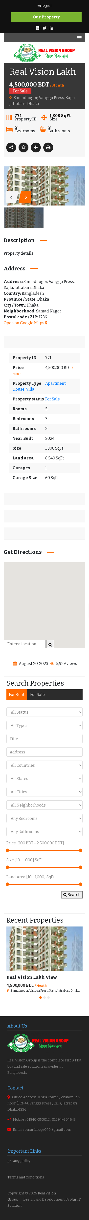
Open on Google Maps (24, 323)
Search (74, 894)
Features (16, 499)
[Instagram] (51, 28)
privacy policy (18, 1161)
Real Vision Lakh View (31, 977)
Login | (46, 6)
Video (13, 516)
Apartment (55, 383)
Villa (30, 389)
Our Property (46, 17)
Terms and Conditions (25, 1177)
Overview (16, 342)
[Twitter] (44, 28)
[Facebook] (38, 28)
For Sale (52, 399)
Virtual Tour (19, 533)
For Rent (16, 694)
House (18, 389)
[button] (44, 602)
